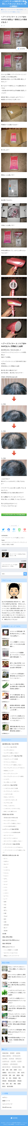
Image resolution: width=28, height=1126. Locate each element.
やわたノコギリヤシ (9, 797)
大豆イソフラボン (12, 1072)
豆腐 (5, 922)
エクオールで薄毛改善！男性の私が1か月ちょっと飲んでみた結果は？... (18, 633)
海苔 (5, 907)
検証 (22, 1075)
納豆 (5, 919)
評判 (7, 1083)
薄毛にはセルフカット (8, 946)
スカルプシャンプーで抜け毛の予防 (12, 756)
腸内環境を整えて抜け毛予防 (10, 744)
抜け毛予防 (4, 1075)
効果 (11, 1069)
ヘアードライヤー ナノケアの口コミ (13, 847)
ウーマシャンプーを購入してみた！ (13, 764)
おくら (5, 858)
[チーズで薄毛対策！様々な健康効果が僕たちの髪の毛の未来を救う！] (14, 692)
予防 (23, 1067)
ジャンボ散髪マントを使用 (11, 950)
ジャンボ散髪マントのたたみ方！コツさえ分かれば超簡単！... (17, 644)
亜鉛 (3, 1069)
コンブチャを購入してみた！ (11, 753)
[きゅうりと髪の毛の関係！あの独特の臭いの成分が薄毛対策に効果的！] (14, 682)
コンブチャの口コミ (9, 750)
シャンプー (13, 1061)
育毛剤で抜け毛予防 (8, 814)
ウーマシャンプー (16, 1055)
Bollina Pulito (5, 1053)
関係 (15, 1083)
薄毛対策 (4, 1080)
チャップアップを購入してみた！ (12, 823)
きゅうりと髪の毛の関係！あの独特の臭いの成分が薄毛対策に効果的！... (17, 686)
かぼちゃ (6, 861)
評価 (3, 1083)
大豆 (5, 904)
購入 (11, 1083)
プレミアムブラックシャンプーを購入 (14, 776)
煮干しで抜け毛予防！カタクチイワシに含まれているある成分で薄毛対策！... (17, 665)
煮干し (5, 910)
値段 (12, 544)
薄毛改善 (19, 1080)
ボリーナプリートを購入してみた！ (13, 841)
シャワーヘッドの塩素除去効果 (12, 832)
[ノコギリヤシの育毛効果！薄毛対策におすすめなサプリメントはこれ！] (14, 671)
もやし (5, 878)
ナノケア (11, 542)
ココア (5, 881)
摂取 (10, 1075)
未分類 (4, 933)
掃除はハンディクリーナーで (11, 955)
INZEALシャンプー (9, 770)
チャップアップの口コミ (10, 820)
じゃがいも (7, 870)
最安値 (18, 1075)
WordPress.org (6, 1107)
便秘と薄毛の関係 (7, 937)
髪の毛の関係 (10, 1086)
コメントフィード (7, 1104)
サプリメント (18, 1058)
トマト (5, 887)
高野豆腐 (6, 925)
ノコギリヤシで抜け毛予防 (9, 785)
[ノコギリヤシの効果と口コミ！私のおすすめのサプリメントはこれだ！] (14, 713)
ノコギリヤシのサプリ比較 (11, 788)
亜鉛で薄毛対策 (6, 943)
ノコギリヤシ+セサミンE (10, 800)
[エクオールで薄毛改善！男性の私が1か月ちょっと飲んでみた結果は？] (14, 629)
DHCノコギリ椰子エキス (10, 811)
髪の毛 (3, 1086)
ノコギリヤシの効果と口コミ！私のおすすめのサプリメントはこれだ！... (17, 718)
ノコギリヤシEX (8, 794)
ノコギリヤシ (5, 1064)
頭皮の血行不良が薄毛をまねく (11, 940)
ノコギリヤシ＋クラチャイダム (12, 808)
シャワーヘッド (5, 1061)
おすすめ (18, 1053)
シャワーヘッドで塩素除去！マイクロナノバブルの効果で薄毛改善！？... (17, 655)
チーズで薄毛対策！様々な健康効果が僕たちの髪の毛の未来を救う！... (17, 697)
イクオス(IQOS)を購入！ (10, 826)
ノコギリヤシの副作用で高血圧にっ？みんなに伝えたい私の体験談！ (14, 3)
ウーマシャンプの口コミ (10, 762)
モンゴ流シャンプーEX (10, 782)
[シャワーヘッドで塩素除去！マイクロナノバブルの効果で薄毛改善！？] (14, 650)
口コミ (20, 1069)
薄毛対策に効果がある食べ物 (10, 855)
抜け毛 (22, 1072)
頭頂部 (19, 1083)
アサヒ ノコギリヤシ (9, 805)
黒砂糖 (5, 930)
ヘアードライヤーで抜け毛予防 (11, 844)
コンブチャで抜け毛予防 (10, 747)
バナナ (5, 890)
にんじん (6, 873)
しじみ (5, 867)
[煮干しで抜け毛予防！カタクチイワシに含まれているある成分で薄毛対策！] (14, 661)
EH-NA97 (4, 542)
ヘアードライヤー (21, 542)
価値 (3, 544)
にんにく (6, 875)
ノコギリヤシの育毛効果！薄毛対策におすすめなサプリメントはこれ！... (17, 676)
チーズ (5, 884)
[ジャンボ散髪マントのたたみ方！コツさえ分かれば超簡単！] (14, 639)
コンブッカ (11, 1058)
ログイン (4, 1097)
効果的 (15, 1069)
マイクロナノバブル (16, 1067)
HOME (15, 1118)
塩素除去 (4, 1072)
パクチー (6, 893)
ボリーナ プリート (9, 835)
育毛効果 (15, 1078)
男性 (3, 1078)
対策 (18, 1072)
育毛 (10, 1078)
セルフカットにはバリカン (11, 952)
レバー (5, 899)
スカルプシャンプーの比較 (11, 759)
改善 (14, 1075)
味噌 (5, 901)
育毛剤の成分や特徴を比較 (11, 817)
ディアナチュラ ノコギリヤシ (11, 791)
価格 (8, 544)
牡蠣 (5, 913)
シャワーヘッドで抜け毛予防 (10, 829)
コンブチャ (4, 1058)
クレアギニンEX (8, 802)
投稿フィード (6, 1100)
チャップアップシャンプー (11, 773)
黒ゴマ (5, 927)
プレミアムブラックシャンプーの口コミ (14, 767)
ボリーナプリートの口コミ (11, 838)
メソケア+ (6, 779)
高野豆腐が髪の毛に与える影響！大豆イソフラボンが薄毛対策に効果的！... (17, 729)
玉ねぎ (5, 916)
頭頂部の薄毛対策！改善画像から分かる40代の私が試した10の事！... (17, 707)
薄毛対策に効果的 (12, 1080)
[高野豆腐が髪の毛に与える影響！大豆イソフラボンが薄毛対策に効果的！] (14, 724)
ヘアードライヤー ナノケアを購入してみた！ (13, 537)
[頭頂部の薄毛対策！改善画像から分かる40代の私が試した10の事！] (14, 703)
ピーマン (6, 896)
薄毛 (20, 1078)
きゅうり (6, 864)
